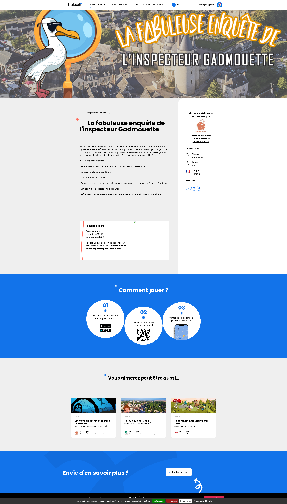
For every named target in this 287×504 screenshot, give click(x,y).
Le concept (102, 5)
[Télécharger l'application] (220, 5)
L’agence (113, 5)
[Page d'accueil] (75, 4)
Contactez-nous (180, 472)
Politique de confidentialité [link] (203, 501)
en (178, 5)
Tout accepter (158, 501)
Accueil (93, 5)
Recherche (135, 5)
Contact (161, 5)
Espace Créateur (148, 5)
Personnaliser (185, 501)
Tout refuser (172, 501)
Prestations (124, 5)
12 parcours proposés (201, 142)
